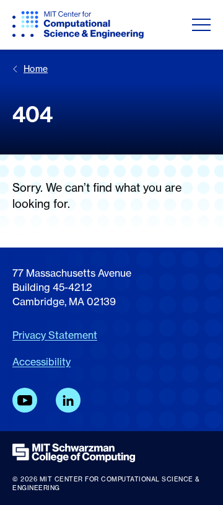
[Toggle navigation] (201, 25)
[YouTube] (24, 400)
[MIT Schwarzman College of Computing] (111, 453)
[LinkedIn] (68, 400)
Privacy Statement (54, 335)
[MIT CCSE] (78, 24)
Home (36, 68)
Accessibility (41, 361)
